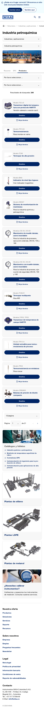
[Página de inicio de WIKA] (8, 17)
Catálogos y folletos (14, 446)
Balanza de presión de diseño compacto (25, 394)
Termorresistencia (20, 132)
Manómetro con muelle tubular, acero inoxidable (26, 265)
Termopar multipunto (22, 296)
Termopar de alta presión (23, 156)
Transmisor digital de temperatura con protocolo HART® (26, 106)
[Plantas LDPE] (22, 520)
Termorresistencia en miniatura (26, 369)
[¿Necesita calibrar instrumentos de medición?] (22, 576)
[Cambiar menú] (39, 17)
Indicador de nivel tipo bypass (25, 180)
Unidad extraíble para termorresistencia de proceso (25, 345)
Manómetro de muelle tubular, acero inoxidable (25, 234)
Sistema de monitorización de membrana (25, 206)
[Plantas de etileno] (22, 485)
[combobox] (22, 78)
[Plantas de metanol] (22, 550)
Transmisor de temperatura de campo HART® (26, 321)
